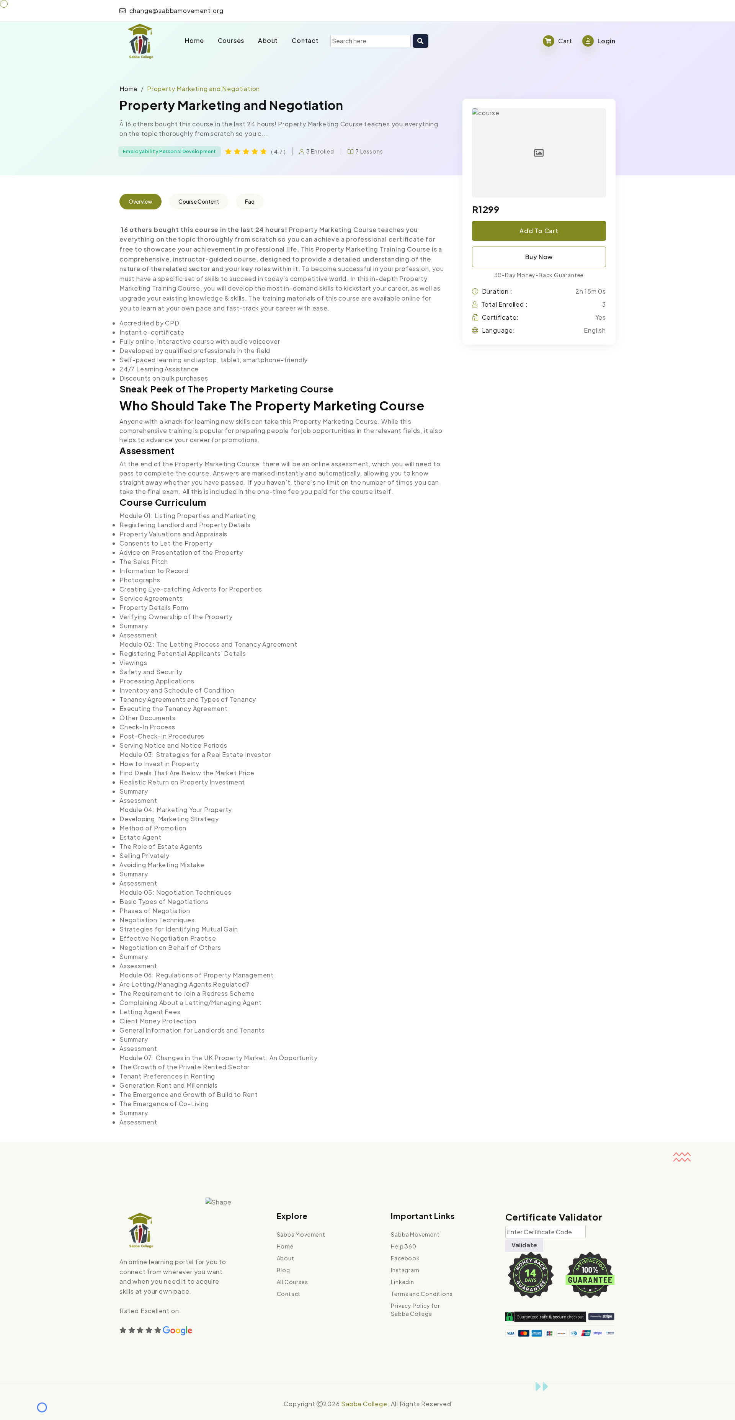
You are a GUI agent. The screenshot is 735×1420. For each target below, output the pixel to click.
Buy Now (539, 257)
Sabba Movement (301, 1234)
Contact (305, 40)
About (268, 40)
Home (194, 40)
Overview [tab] (140, 201)
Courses (231, 40)
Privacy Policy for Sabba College (415, 1309)
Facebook (405, 1258)
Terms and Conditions (421, 1293)
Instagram (405, 1269)
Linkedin (402, 1281)
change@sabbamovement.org (176, 11)
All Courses (292, 1281)
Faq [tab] (250, 201)
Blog (283, 1269)
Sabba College (364, 1404)
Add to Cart (539, 231)
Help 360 (403, 1246)
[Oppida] (140, 41)
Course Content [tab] (198, 201)
